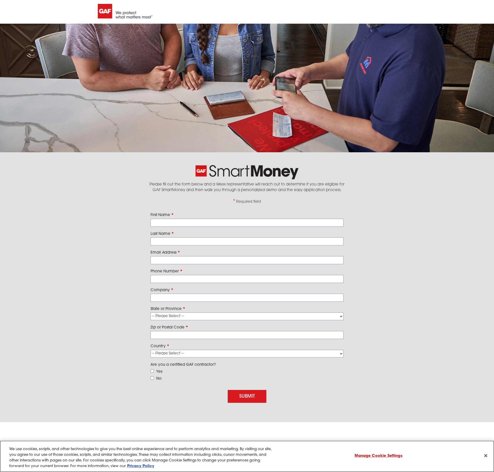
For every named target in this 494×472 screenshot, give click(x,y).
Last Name (162, 234)
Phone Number (166, 271)
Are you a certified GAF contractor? (183, 365)
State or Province (168, 309)
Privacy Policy (140, 466)
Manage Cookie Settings (378, 456)
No (159, 379)
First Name (162, 215)
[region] (247, 456)
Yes (159, 372)
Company (162, 290)
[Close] (485, 455)
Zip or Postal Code (169, 327)
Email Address (165, 253)
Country (160, 346)
